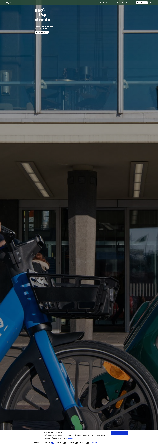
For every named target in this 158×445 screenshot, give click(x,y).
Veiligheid (128, 2)
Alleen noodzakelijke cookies (119, 436)
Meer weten (70, 438)
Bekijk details (94, 442)
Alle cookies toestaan (119, 432)
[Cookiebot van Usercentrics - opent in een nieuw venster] (36, 443)
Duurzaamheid (120, 2)
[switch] (64, 443)
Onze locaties (112, 2)
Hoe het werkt (103, 2)
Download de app (143, 2)
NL (151, 2)
